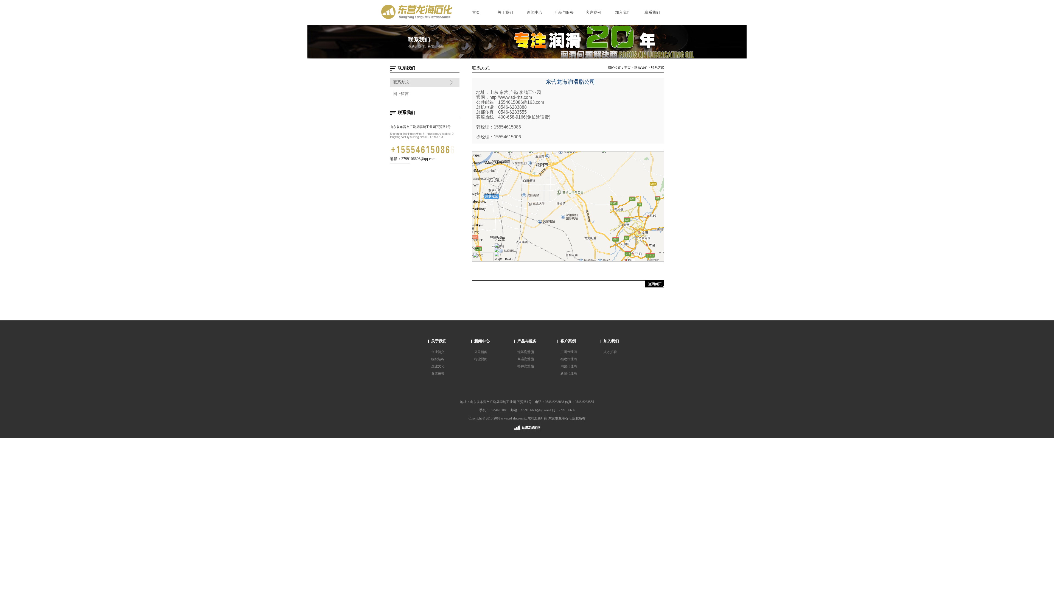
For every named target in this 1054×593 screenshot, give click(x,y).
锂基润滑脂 (525, 352)
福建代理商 (568, 359)
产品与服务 (527, 341)
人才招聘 (610, 352)
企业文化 (437, 366)
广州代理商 (568, 352)
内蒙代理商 (568, 366)
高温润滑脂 (525, 359)
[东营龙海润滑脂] (527, 431)
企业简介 (437, 352)
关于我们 (439, 341)
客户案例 (568, 341)
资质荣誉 (437, 373)
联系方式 (401, 82)
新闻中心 (482, 341)
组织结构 (437, 359)
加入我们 (611, 341)
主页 (627, 67)
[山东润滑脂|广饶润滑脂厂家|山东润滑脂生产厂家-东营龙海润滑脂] (420, 18)
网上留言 (401, 94)
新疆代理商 (568, 373)
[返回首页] (654, 286)
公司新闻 (480, 352)
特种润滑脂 (525, 366)
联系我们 (640, 67)
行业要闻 (480, 359)
